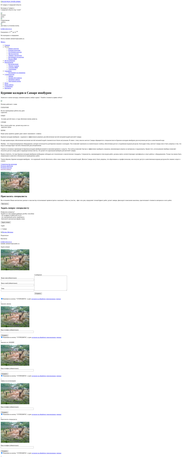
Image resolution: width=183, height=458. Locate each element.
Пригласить (5, 203)
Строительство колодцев (9, 164)
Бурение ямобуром (7, 166)
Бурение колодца (6, 167)
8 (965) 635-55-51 (6, 29)
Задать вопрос (6, 222)
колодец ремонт (6, 169)
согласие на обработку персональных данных (46, 299)
